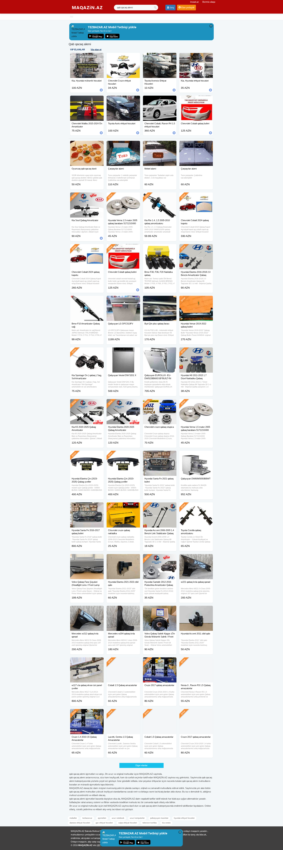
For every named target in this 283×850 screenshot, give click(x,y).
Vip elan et (96, 49)
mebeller (73, 818)
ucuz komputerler (137, 818)
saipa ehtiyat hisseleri (127, 823)
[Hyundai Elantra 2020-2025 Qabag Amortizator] (123, 402)
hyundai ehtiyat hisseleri (184, 818)
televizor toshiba (150, 823)
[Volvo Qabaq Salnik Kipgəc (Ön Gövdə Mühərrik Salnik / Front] (159, 609)
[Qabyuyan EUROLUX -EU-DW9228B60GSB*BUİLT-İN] (159, 351)
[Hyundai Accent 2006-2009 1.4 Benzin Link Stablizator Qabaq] (159, 506)
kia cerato (166, 823)
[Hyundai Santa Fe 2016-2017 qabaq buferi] (87, 506)
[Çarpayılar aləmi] (123, 144)
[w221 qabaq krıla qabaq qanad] (196, 557)
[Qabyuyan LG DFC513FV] (123, 299)
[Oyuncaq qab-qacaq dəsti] (87, 144)
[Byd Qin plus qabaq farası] (159, 299)
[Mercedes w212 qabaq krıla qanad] (87, 609)
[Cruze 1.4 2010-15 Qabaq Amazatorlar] (87, 712)
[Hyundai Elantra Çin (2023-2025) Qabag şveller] (87, 454)
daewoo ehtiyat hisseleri (80, 823)
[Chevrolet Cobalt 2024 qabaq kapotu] (196, 196)
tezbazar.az (87, 818)
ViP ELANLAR (77, 49)
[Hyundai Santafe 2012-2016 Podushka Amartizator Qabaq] (159, 557)
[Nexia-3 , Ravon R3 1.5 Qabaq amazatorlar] (196, 661)
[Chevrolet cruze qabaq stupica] (159, 402)
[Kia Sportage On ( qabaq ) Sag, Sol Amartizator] (87, 351)
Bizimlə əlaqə (208, 2)
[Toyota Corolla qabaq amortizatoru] (196, 506)
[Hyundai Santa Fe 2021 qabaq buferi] (159, 454)
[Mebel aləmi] (159, 144)
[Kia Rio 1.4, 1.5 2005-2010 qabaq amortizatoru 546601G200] (159, 196)
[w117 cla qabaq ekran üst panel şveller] (87, 661)
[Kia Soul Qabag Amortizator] (87, 196)
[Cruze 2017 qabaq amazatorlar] (159, 661)
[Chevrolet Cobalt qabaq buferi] (123, 248)
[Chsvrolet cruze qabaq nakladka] (123, 506)
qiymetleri (102, 818)
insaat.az (194, 2)
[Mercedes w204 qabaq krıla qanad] (123, 609)
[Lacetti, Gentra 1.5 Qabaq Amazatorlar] (123, 712)
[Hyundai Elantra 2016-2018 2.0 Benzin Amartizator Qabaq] (196, 248)
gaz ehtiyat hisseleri (104, 823)
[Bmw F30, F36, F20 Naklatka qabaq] (159, 248)
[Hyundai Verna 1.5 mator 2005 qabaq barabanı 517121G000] (123, 196)
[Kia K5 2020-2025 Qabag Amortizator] (87, 402)
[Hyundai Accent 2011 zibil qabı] (196, 609)
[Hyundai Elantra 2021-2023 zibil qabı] (123, 557)
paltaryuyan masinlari (159, 818)
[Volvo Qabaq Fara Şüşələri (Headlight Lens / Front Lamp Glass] (87, 557)
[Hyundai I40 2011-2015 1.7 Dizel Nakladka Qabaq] (196, 351)
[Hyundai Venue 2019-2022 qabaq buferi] (196, 299)
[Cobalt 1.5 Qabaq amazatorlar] (123, 661)
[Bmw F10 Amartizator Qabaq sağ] (87, 299)
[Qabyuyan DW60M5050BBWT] (196, 454)
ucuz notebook (118, 818)
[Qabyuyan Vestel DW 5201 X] (123, 351)
